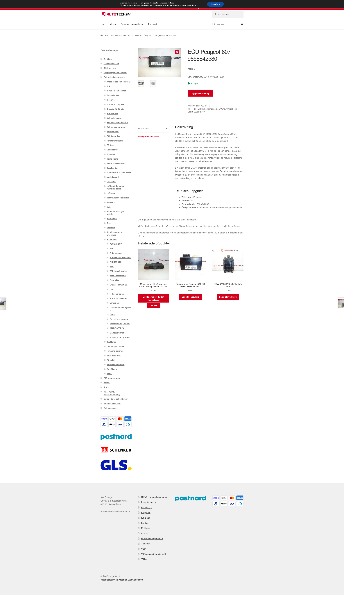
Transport (152, 24)
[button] (177, 52)
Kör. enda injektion (118, 298)
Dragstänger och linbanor (115, 72)
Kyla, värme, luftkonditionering (112, 393)
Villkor (113, 24)
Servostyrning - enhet (120, 323)
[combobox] (227, 14)
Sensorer (111, 227)
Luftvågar (111, 193)
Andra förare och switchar (118, 81)
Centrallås (114, 280)
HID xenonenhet (117, 293)
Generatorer (112, 149)
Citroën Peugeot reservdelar (154, 496)
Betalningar (146, 507)
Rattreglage (112, 218)
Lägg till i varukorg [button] (190, 296)
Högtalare (111, 154)
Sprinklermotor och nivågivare (115, 233)
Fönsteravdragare (115, 140)
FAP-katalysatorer (112, 378)
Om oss (144, 533)
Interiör (107, 382)
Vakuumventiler (114, 355)
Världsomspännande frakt (153, 553)
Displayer (111, 99)
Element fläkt (113, 131)
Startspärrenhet (117, 332)
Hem (103, 24)
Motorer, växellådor (112, 403)
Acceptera (215, 4)
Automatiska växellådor (120, 257)
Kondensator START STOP (119, 172)
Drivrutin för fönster (116, 109)
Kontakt (144, 522)
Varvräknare (112, 369)
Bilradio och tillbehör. (116, 90)
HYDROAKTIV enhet (116, 163)
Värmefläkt (111, 360)
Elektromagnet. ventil (116, 127)
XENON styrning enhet (120, 337)
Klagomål (145, 512)
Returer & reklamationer (132, 24)
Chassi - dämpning (118, 284)
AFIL (112, 248)
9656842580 (199, 111)
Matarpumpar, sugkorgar (118, 197)
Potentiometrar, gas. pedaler (116, 212)
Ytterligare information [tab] (148, 136)
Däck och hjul (110, 68)
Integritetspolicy (148, 502)
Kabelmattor (112, 168)
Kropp (106, 387)
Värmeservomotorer (115, 364)
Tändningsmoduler (115, 346)
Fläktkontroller (113, 136)
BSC (112, 266)
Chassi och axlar (111, 63)
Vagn (143, 548)
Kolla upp (145, 517)
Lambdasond (113, 177)
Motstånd (111, 202)
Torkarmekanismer (115, 350)
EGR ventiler (112, 113)
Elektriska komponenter (120, 35)
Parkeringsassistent (119, 319)
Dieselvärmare (113, 95)
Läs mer (153, 305)
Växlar (109, 373)
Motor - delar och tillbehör (116, 398)
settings (192, 5)
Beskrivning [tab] (143, 128)
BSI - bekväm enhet (118, 271)
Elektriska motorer (115, 118)
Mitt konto (145, 528)
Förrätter (110, 145)
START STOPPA (117, 328)
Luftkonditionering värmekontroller (115, 187)
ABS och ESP (116, 243)
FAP (111, 289)
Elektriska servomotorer (117, 122)
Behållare (108, 59)
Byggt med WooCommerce (130, 579)
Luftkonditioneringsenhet (121, 308)
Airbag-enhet (116, 253)
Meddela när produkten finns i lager (153, 298)
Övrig (146, 35)
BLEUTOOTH (115, 262)
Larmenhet (114, 302)
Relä (109, 223)
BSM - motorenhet (118, 275)
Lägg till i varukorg (200, 93)
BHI (108, 86)
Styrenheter (137, 35)
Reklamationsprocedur (152, 538)
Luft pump (111, 181)
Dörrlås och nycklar (115, 104)
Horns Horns (112, 158)
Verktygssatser (110, 408)
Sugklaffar (111, 341)
